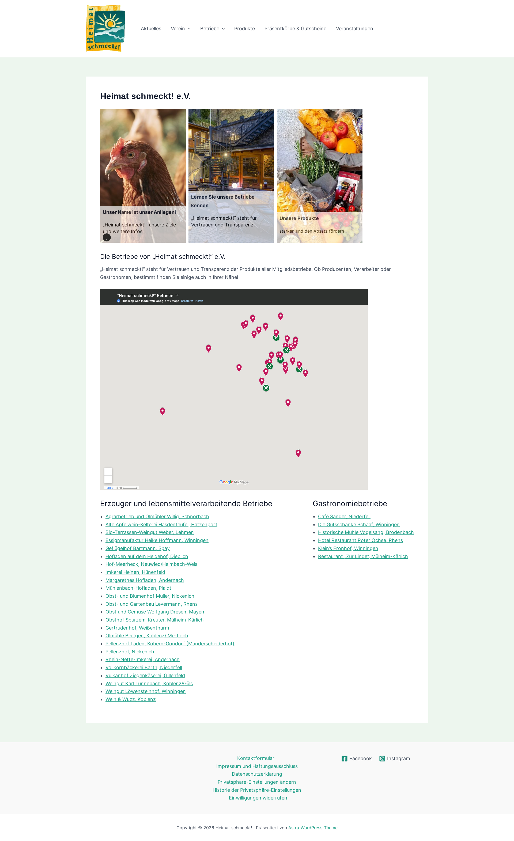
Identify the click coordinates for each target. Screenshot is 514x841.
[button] (188, 28)
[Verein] (143, 176)
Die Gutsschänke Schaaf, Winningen (359, 524)
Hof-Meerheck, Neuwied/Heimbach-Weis (151, 564)
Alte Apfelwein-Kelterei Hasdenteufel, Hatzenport (161, 524)
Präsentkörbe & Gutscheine (295, 28)
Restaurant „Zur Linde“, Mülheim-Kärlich (363, 556)
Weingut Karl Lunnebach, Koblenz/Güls (149, 683)
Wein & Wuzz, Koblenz (130, 699)
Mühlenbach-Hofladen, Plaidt (138, 588)
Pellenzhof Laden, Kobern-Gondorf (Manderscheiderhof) (170, 643)
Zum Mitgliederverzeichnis (221, 231)
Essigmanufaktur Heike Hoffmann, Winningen (157, 540)
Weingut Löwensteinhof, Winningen (145, 691)
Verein (178, 28)
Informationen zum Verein (132, 238)
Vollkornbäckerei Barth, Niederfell (143, 667)
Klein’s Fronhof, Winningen (348, 548)
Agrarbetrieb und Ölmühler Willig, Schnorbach (157, 516)
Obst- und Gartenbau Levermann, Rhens (151, 604)
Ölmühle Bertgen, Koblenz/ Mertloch (146, 635)
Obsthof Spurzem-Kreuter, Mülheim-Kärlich (154, 620)
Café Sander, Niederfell (344, 516)
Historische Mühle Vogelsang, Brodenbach (366, 532)
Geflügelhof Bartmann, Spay (137, 548)
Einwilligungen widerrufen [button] (258, 798)
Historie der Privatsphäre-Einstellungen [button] (257, 790)
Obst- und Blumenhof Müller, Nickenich (149, 596)
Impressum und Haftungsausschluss (257, 766)
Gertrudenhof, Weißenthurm (137, 628)
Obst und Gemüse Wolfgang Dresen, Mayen (154, 612)
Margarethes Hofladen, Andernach (144, 580)
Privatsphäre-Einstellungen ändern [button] (257, 782)
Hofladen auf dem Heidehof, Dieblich (146, 556)
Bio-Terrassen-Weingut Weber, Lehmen (149, 532)
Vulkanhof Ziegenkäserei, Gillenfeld (145, 675)
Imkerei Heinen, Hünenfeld (135, 572)
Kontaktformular (255, 758)
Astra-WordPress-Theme (313, 827)
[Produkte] (319, 176)
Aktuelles (151, 28)
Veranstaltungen (354, 28)
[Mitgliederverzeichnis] (231, 176)
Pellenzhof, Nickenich (129, 651)
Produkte (244, 28)
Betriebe (209, 28)
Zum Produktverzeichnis (303, 238)
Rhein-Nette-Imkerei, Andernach (142, 659)
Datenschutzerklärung (257, 774)
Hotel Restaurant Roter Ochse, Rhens (360, 540)
